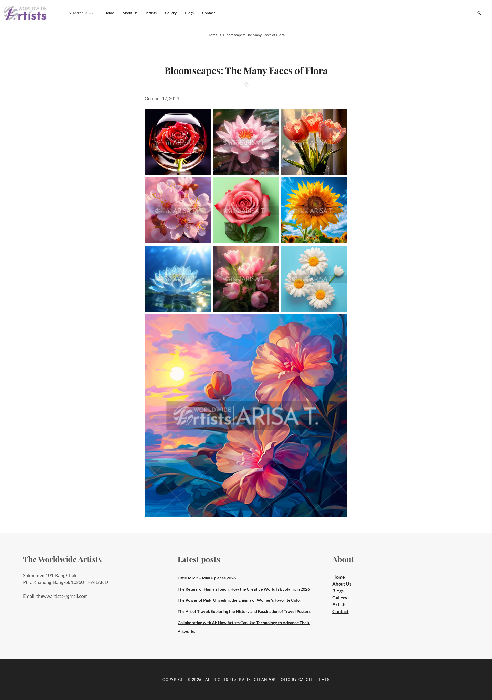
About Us (129, 13)
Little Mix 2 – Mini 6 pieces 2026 (207, 577)
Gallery (171, 13)
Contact (208, 13)
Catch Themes (314, 679)
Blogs (189, 13)
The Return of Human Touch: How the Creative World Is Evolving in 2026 (244, 589)
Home (109, 13)
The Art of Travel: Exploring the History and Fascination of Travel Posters (244, 611)
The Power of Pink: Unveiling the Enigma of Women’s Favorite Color (239, 600)
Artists (151, 13)
